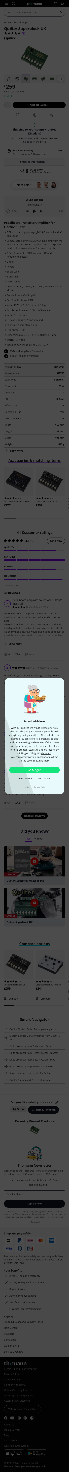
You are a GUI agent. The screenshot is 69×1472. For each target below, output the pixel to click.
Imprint (26, 787)
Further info (44, 778)
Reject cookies (25, 778)
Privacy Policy (40, 787)
